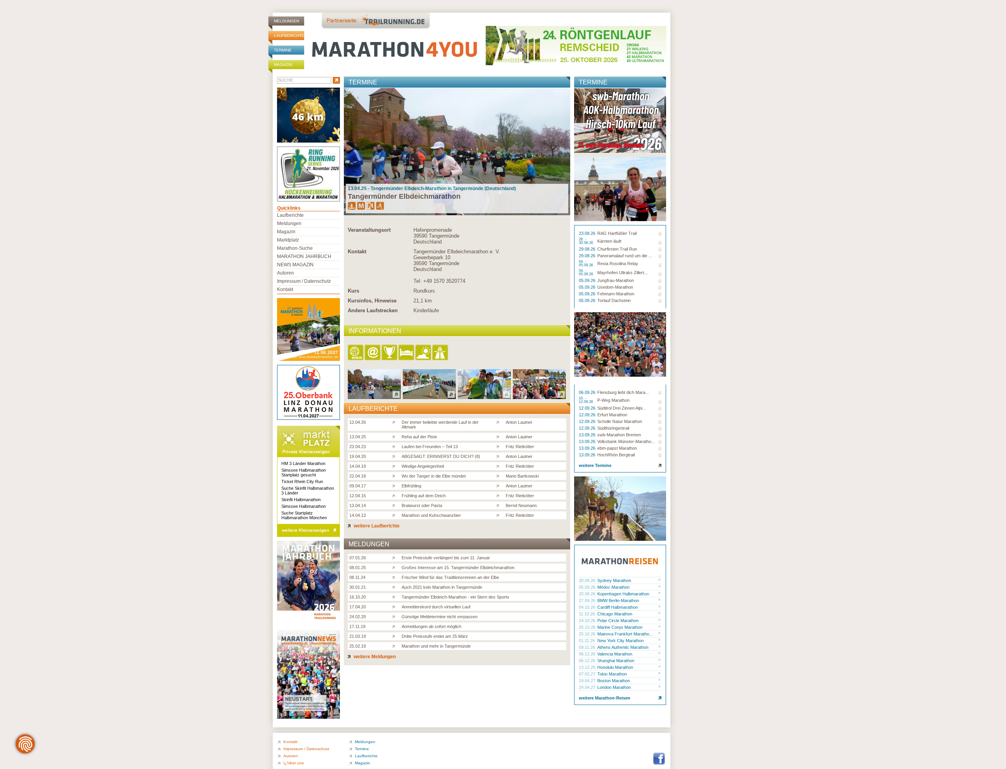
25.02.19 (357, 646)
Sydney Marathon (614, 580)
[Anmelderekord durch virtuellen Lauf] (395, 606)
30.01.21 (357, 587)
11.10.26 (587, 614)
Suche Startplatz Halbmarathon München (304, 515)
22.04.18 (357, 476)
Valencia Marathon (614, 654)
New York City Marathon (620, 640)
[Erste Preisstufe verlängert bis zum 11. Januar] (395, 557)
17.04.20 (357, 606)
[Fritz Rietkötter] (499, 446)
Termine (283, 50)
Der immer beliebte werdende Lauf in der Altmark (440, 424)
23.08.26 (588, 233)
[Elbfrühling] (395, 485)
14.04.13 (357, 515)
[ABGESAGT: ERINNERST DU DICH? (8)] (395, 456)
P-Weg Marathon (613, 400)
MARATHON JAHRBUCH (304, 256)
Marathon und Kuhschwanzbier (431, 515)
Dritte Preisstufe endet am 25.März (435, 636)
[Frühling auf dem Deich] (395, 495)
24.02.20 (357, 616)
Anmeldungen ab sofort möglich (431, 626)
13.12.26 (588, 667)
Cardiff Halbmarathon (617, 607)
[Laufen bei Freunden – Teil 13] (395, 446)
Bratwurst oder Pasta (422, 505)
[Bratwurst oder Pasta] (395, 505)
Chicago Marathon (614, 614)
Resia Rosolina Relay (617, 263)
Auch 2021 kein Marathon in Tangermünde (442, 587)
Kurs (353, 291)
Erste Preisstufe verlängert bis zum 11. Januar (446, 557)
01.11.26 (587, 640)
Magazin (283, 64)
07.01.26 (357, 557)
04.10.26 (588, 607)
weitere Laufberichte (376, 526)
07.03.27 (588, 674)
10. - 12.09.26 (586, 400)
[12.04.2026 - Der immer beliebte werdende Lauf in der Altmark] (374, 397)
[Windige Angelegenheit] (395, 466)
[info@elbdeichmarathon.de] (373, 352)
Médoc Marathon (613, 587)
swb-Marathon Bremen (619, 434)
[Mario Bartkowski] (499, 476)
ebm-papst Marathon (617, 448)
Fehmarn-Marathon (615, 293)
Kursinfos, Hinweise (372, 301)
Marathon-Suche (295, 248)
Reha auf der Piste (419, 436)
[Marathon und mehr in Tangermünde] (395, 646)
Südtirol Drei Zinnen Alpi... (621, 408)
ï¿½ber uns (293, 763)
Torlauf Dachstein (614, 300)
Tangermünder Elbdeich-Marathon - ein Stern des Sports (455, 597)
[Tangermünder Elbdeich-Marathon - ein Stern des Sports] (395, 597)
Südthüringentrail (613, 428)
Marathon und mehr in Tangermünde (436, 646)
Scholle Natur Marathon (619, 421)
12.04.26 (357, 422)
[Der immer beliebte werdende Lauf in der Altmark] (395, 422)
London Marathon (614, 687)
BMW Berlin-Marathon (618, 600)
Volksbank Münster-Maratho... (626, 441)
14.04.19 (357, 466)
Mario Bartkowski (522, 476)
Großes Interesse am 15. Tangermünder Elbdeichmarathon (458, 567)
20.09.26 (588, 593)
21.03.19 (357, 636)
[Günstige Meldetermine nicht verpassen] (395, 616)
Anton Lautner (519, 422)
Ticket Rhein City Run (302, 481)
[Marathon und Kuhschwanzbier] (395, 515)
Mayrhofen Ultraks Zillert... (622, 272)
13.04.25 (357, 436)
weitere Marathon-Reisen (604, 698)
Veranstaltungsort (369, 230)
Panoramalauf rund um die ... (624, 255)
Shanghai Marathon (615, 660)
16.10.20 (357, 597)
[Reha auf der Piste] (395, 436)
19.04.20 (357, 456)
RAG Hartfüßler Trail (617, 233)
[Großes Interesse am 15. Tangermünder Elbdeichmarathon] (395, 567)
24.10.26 (588, 620)
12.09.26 (588, 408)
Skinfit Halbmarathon (301, 499)
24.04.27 (588, 687)
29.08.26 (588, 249)
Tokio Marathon (612, 674)
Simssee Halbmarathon (303, 506)
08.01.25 (357, 567)
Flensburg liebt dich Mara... (623, 392)
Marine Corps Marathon (620, 627)
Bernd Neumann (521, 505)
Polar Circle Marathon (618, 620)
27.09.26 (588, 600)
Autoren (285, 273)
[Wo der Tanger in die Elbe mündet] (395, 476)
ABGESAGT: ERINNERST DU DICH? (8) (441, 456)
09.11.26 (587, 647)
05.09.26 (588, 280)
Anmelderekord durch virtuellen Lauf (436, 606)
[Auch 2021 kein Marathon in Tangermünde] (395, 587)
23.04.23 (357, 446)
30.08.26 (588, 580)
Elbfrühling (411, 485)
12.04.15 (357, 495)
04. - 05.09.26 (586, 263)
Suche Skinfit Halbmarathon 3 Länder (307, 490)
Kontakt (357, 252)
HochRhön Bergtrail (616, 454)
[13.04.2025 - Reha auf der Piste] (429, 397)
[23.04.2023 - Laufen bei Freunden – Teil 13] (484, 397)
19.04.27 (588, 680)
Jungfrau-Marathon (615, 280)
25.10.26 (588, 627)
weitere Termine (595, 465)
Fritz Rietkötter (520, 446)
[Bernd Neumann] (499, 505)
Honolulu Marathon (615, 667)
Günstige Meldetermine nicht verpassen (439, 616)
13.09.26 (588, 434)
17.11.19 (357, 626)
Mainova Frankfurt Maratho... (625, 634)
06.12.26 (588, 654)
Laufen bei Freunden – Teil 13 (430, 446)
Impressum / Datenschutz (304, 281)
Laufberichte (289, 35)
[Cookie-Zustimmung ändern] (25, 743)
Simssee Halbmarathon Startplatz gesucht (303, 472)
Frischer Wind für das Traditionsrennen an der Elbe (450, 577)
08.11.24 (357, 577)
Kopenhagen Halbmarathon (623, 593)
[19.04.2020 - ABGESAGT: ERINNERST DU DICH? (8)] (539, 397)
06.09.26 (588, 392)
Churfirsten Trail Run (617, 249)
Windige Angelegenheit (423, 466)
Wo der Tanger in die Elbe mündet (434, 476)
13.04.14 (357, 505)
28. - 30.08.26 (586, 241)
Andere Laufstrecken (373, 310)
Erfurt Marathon (612, 414)
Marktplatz (288, 240)
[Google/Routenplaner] (440, 352)
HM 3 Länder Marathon (303, 463)
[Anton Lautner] (499, 422)
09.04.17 (357, 485)
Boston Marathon (613, 680)
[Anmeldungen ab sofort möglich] (395, 626)
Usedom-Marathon (615, 287)
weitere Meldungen (374, 656)
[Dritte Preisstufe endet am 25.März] (395, 636)
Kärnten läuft (609, 241)
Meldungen (286, 21)
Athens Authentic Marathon (622, 647)
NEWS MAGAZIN (295, 264)
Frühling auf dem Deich (424, 495)
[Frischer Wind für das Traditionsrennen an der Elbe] (395, 577)
